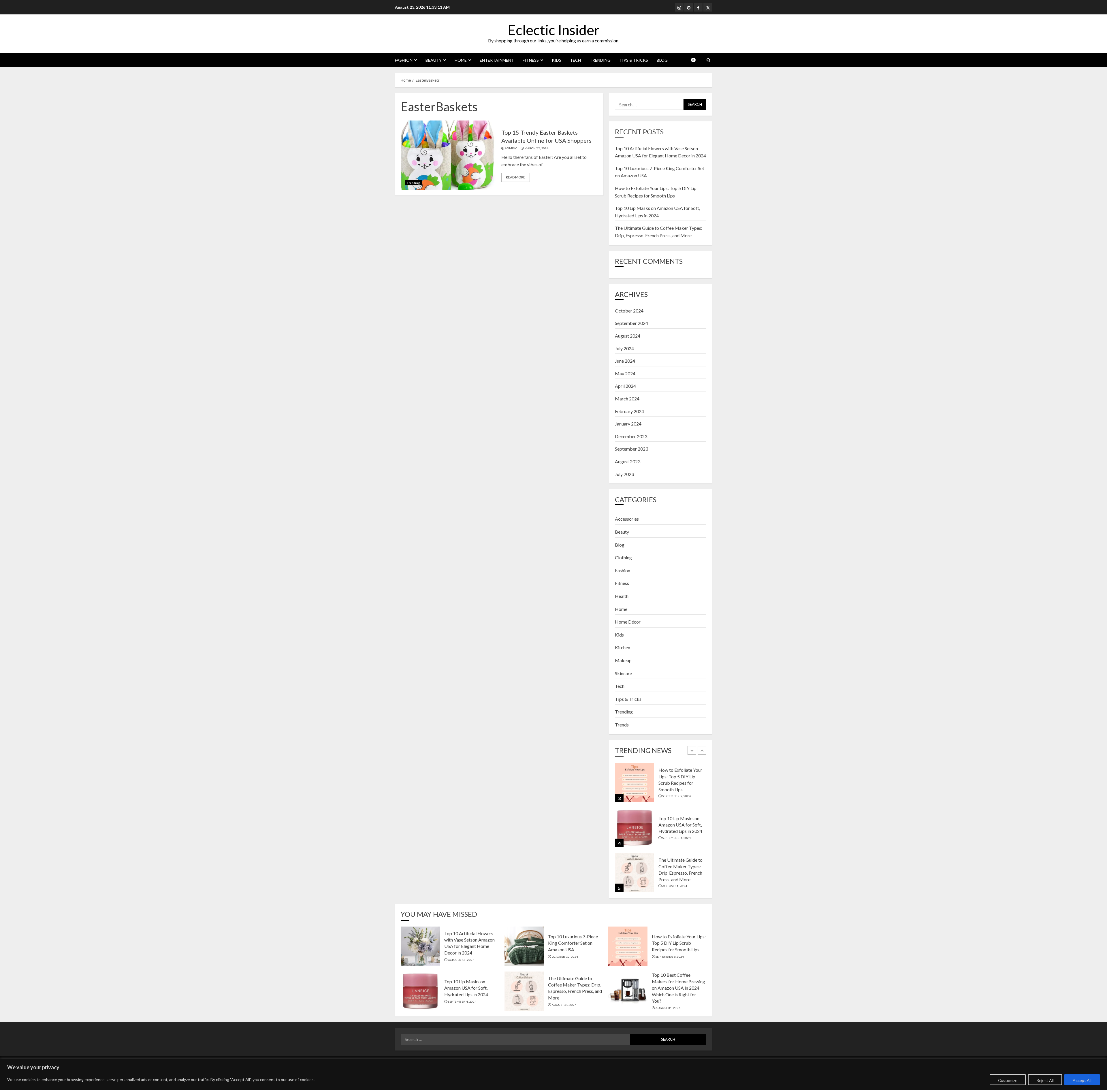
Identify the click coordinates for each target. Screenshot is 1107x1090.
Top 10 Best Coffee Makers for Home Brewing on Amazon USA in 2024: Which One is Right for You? (678, 988)
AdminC (511, 148)
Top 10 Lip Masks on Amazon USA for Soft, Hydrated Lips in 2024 (680, 825)
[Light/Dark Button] (696, 60)
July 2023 (624, 474)
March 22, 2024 (536, 148)
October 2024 (629, 310)
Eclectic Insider (554, 30)
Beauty (434, 60)
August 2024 (627, 335)
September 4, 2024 (676, 837)
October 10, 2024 (565, 956)
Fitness (531, 60)
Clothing (623, 557)
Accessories (627, 519)
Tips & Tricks (633, 60)
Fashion (404, 60)
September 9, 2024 (676, 796)
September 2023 (631, 448)
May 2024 (625, 373)
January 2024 (628, 423)
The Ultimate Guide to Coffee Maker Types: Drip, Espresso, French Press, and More (575, 988)
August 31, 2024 (674, 886)
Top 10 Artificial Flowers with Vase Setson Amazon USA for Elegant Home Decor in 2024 (469, 943)
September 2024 (631, 323)
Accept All (1082, 1080)
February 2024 (629, 411)
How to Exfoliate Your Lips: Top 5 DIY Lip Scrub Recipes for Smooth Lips (679, 943)
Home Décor (628, 621)
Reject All (1045, 1080)
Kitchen (622, 647)
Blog (662, 60)
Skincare (623, 673)
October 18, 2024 (461, 959)
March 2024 (627, 398)
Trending (600, 60)
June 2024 (625, 361)
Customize (1007, 1080)
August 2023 (627, 461)
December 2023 (631, 436)
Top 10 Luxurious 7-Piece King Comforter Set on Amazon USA (573, 943)
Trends (622, 724)
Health (621, 596)
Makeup (623, 660)
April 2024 (625, 386)
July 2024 (624, 348)
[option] (660, 785)
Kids (556, 60)
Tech (575, 60)
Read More (515, 177)
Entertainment (497, 60)
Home (461, 60)
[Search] (708, 60)
